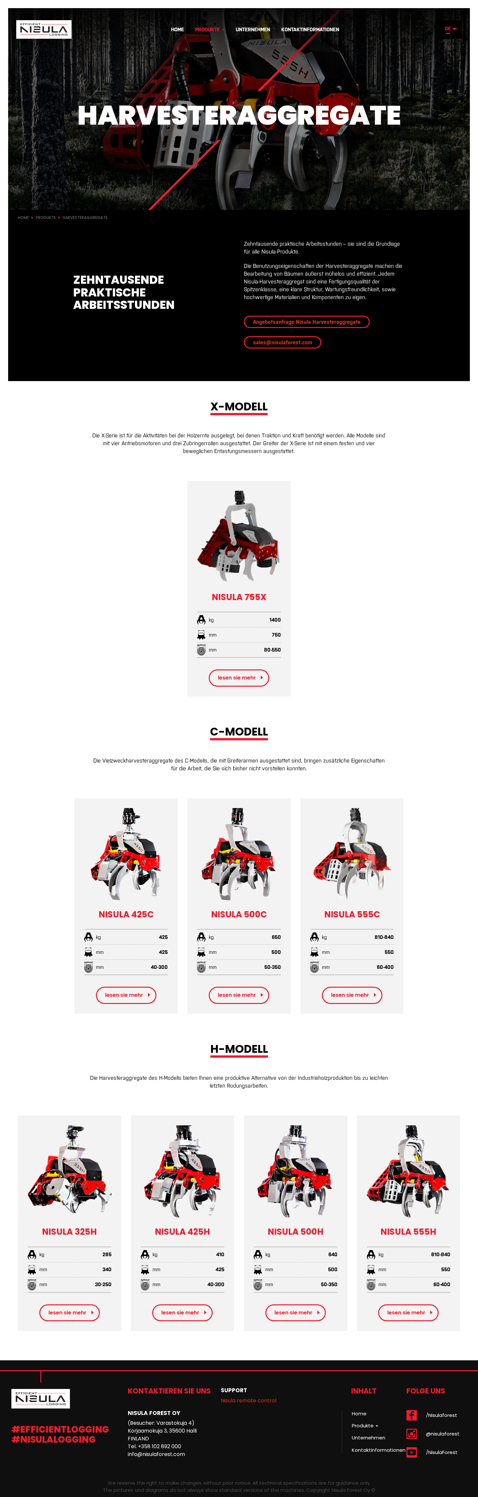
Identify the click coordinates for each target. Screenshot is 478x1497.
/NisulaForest (442, 1452)
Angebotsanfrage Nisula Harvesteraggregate (307, 321)
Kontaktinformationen (310, 29)
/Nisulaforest (441, 1415)
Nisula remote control (248, 1400)
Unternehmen (253, 29)
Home (177, 29)
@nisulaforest (442, 1433)
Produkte (208, 29)
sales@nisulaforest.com (282, 342)
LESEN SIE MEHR (237, 677)
